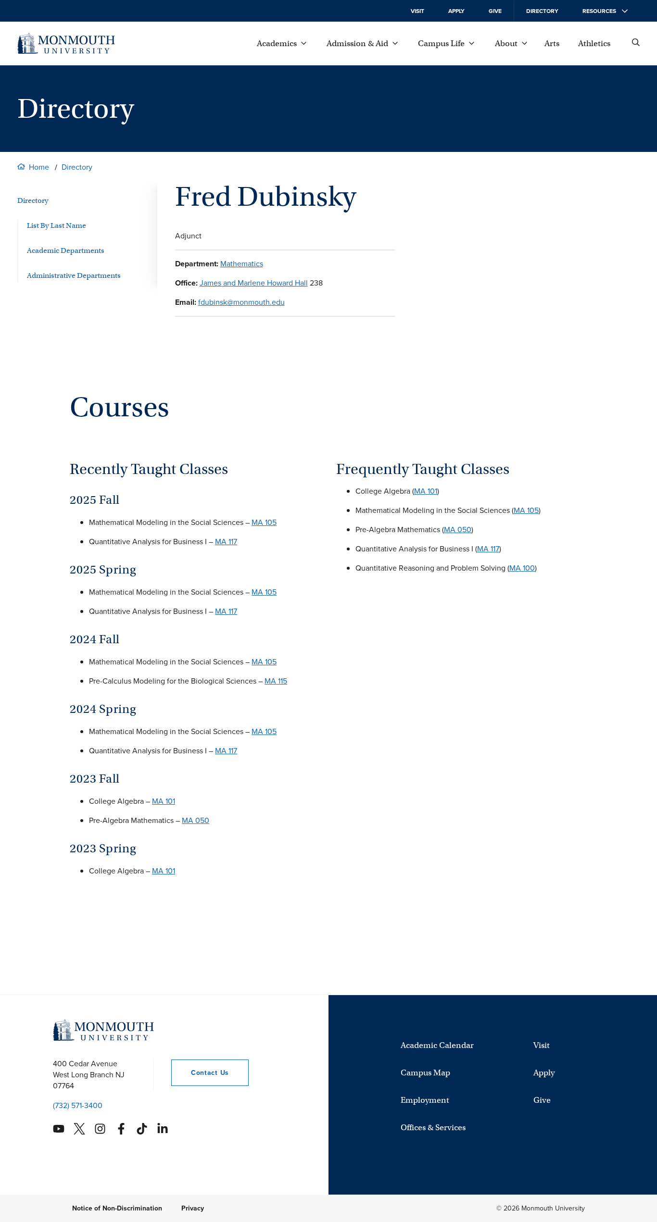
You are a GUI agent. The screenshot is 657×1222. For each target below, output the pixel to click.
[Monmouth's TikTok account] (142, 1129)
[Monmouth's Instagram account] (100, 1129)
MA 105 (264, 522)
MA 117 (226, 541)
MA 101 (163, 801)
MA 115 (276, 680)
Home (39, 167)
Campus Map (425, 1073)
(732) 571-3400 (77, 1105)
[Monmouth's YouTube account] (58, 1129)
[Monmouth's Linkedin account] (162, 1129)
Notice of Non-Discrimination (117, 1208)
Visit (417, 11)
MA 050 (195, 820)
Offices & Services (433, 1127)
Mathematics (241, 263)
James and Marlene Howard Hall (254, 282)
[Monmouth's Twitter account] (79, 1129)
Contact (200, 1073)
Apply (456, 11)
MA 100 (522, 568)
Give (495, 11)
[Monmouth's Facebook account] (121, 1129)
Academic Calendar (437, 1045)
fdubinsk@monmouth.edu (241, 302)
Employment (425, 1100)
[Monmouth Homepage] (66, 43)
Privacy (192, 1208)
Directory (542, 11)
